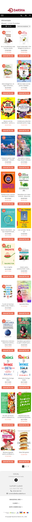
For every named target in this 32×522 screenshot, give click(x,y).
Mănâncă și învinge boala (24, 379)
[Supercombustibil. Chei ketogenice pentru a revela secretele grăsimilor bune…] (24, 37)
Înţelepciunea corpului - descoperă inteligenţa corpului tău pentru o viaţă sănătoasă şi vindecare (8, 195)
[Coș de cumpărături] (26, 15)
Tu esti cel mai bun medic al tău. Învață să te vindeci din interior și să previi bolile (8, 305)
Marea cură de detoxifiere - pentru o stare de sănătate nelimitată (8, 122)
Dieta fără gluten (24, 452)
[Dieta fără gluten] (24, 440)
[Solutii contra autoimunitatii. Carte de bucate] (24, 254)
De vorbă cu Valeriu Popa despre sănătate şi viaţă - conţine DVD (24, 159)
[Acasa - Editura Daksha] (16, 10)
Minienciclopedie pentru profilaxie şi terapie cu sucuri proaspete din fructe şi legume (8, 453)
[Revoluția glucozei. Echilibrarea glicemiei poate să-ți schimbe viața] (24, 403)
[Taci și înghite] (8, 254)
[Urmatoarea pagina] (28, 466)
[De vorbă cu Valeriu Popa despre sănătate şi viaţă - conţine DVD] (24, 145)
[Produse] (2, 16)
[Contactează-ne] (21, 15)
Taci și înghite (8, 267)
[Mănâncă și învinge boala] (24, 365)
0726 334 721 (17, 491)
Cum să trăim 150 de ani (24, 230)
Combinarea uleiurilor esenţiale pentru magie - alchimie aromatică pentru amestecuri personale (24, 122)
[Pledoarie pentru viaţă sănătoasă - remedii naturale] (8, 145)
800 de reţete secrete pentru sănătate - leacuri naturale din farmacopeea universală (24, 84)
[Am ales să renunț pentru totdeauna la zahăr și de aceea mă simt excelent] (8, 402)
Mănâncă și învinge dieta (8, 379)
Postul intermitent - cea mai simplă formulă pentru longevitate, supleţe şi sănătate (8, 230)
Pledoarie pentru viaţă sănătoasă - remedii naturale (8, 159)
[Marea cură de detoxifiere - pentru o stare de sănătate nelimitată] (8, 108)
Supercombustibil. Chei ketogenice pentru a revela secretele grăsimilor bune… (24, 47)
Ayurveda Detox (24, 304)
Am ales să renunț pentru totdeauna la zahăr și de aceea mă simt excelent (8, 416)
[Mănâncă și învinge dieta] (8, 365)
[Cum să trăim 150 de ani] (24, 218)
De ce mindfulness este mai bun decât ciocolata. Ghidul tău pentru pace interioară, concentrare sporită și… (8, 47)
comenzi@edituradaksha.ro (17, 493)
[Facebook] (16, 480)
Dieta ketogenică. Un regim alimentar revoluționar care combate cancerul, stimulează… (8, 84)
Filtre (9, 26)
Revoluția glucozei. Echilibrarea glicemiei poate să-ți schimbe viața (24, 416)
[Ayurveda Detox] (24, 291)
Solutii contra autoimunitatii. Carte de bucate (24, 268)
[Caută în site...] (30, 15)
